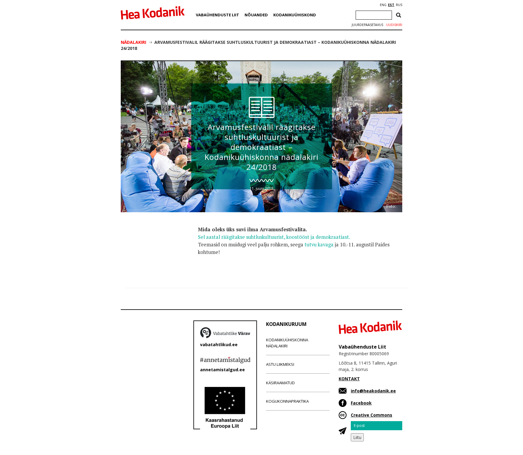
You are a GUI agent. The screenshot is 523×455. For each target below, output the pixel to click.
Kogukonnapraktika (287, 401)
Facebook (361, 403)
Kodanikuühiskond (294, 15)
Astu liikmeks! (280, 364)
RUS (399, 5)
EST (391, 5)
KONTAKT (349, 379)
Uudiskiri (394, 25)
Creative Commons (371, 415)
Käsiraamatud (280, 382)
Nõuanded (256, 15)
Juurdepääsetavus (367, 25)
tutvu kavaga (319, 244)
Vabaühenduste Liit (217, 15)
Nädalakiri (133, 42)
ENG (383, 5)
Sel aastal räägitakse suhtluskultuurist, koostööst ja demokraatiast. (274, 237)
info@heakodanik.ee (373, 391)
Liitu (357, 437)
